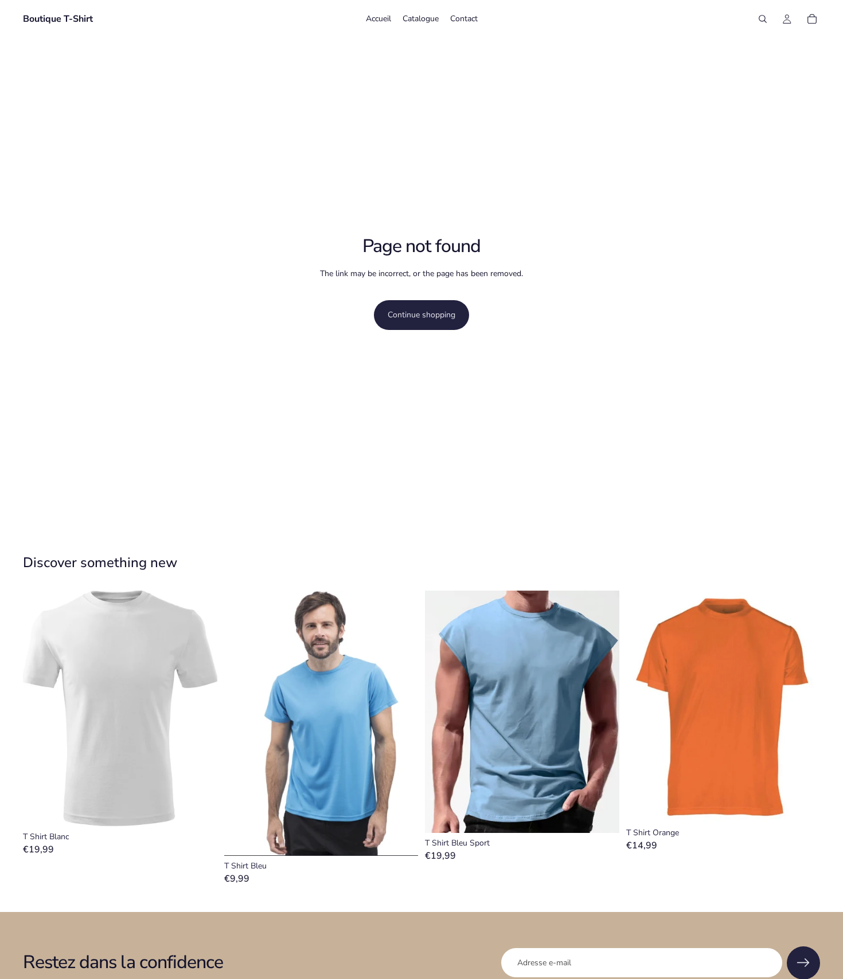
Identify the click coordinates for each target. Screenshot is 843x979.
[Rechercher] (762, 19)
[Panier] (812, 19)
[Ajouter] (199, 809)
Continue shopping (421, 314)
